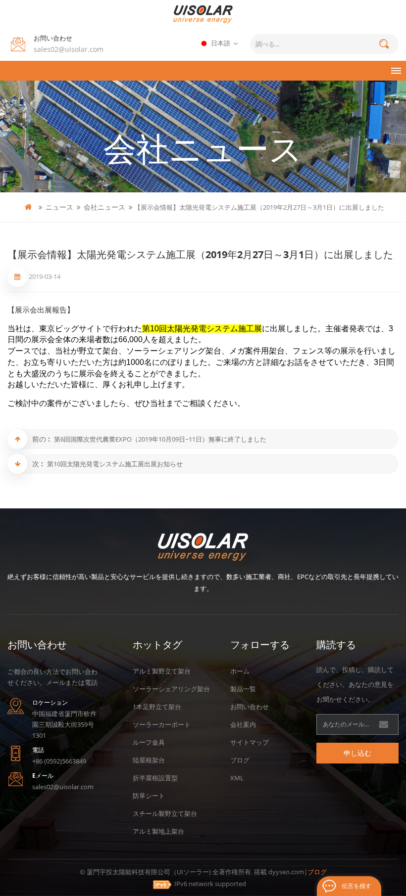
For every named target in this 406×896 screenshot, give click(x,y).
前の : (42, 439)
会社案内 (243, 724)
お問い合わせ (249, 706)
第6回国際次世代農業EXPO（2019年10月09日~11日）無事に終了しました (160, 439)
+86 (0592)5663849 (59, 761)
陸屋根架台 (149, 760)
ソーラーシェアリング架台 (171, 688)
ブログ (240, 760)
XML (237, 777)
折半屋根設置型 (155, 777)
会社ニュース (104, 207)
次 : (38, 463)
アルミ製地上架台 (158, 831)
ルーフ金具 (149, 742)
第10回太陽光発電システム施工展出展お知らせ (115, 463)
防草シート (149, 795)
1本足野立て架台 (157, 706)
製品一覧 (243, 688)
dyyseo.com (286, 871)
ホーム (240, 671)
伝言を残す (356, 886)
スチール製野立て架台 (165, 813)
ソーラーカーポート (162, 724)
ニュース (59, 207)
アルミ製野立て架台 (162, 671)
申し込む (357, 753)
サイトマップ (249, 742)
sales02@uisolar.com (68, 49)
